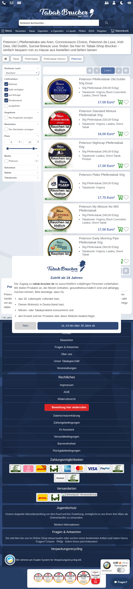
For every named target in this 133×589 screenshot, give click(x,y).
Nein (25, 325)
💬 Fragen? (120, 582)
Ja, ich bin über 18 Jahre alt (78, 325)
